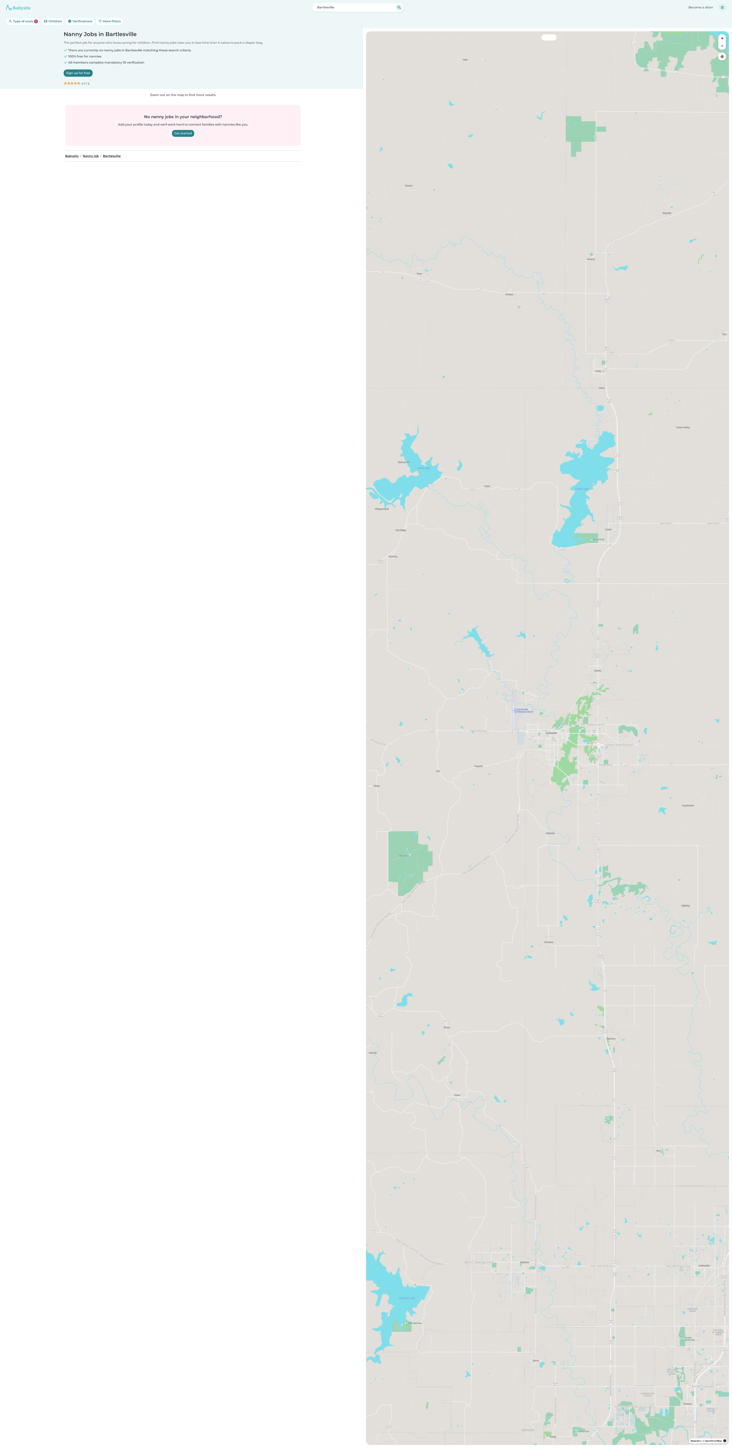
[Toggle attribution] (724, 1440)
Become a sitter (701, 7)
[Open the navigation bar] (722, 7)
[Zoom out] (722, 46)
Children (55, 21)
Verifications (82, 21)
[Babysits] (18, 7)
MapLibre (696, 1440)
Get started (183, 133)
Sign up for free (78, 73)
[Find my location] (722, 56)
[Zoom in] (722, 38)
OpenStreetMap (713, 1440)
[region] (547, 738)
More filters (111, 21)
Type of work (24, 21)
